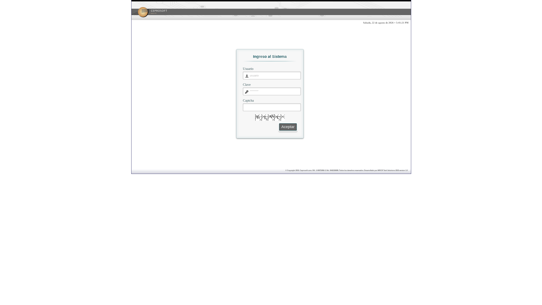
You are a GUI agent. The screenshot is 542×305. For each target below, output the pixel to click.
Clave (247, 84)
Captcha (248, 100)
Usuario (248, 68)
